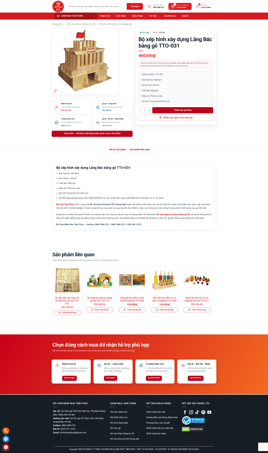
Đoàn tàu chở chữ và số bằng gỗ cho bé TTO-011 (197, 299)
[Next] (212, 292)
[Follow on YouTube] (209, 412)
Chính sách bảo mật (155, 412)
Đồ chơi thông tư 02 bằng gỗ (115, 24)
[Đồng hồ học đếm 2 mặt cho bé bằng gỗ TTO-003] (132, 280)
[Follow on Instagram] (191, 412)
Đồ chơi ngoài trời (118, 412)
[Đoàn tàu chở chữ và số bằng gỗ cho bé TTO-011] (197, 280)
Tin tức (152, 16)
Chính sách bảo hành (156, 433)
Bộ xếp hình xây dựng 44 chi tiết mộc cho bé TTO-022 (67, 300)
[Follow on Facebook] (185, 412)
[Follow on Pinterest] (203, 412)
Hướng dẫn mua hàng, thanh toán (162, 417)
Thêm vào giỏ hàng (183, 110)
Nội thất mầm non (118, 417)
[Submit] (135, 6)
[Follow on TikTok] (197, 412)
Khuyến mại (170, 16)
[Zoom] (55, 91)
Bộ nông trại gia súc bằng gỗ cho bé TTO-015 (99, 299)
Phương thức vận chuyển (158, 422)
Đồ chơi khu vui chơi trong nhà (124, 439)
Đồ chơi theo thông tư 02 (81, 24)
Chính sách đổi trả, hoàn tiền (159, 428)
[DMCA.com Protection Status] (192, 429)
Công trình (137, 16)
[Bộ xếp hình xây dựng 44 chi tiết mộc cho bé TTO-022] (67, 280)
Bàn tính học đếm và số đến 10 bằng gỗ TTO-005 (164, 299)
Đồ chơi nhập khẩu (119, 422)
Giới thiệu (121, 16)
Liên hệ (185, 16)
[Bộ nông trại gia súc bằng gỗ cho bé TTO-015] (99, 280)
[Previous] (52, 292)
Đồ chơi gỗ (115, 428)
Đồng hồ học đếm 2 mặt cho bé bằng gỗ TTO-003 (132, 299)
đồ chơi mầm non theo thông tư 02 (173, 214)
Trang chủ (105, 16)
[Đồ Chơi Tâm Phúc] (58, 6)
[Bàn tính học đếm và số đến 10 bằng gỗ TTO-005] (164, 280)
